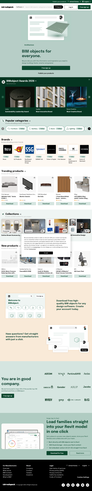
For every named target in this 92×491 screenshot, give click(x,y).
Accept (46, 252)
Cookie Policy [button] (36, 247)
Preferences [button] (32, 249)
